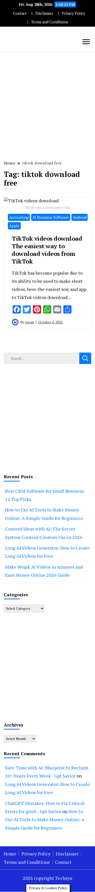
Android (79, 217)
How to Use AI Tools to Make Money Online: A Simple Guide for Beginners (44, 819)
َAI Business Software (50, 217)
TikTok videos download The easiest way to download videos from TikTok (47, 249)
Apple (14, 225)
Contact (20, 13)
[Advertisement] (47, 105)
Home (10, 854)
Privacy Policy (73, 13)
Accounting (19, 217)
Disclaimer (44, 13)
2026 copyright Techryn (47, 878)
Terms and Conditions (49, 22)
